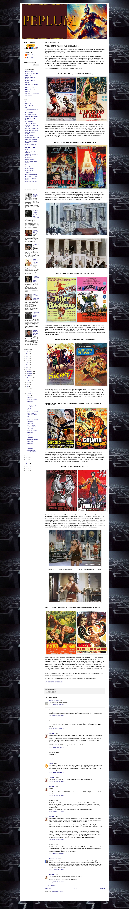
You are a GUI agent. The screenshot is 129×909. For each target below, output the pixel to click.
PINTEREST (28, 75)
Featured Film (28, 157)
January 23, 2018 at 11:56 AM (56, 811)
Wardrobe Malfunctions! (31, 116)
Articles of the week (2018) (32, 128)
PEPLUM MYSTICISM (31, 114)
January (29, 395)
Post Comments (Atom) (57, 891)
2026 (27, 351)
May (28, 386)
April (28, 389)
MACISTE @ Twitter (30, 72)
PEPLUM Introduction (30, 104)
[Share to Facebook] (53, 692)
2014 (27, 461)
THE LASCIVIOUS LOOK (31, 109)
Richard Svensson (54, 858)
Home (75, 888)
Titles (26, 165)
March (28, 391)
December (30, 371)
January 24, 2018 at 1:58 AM (56, 869)
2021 (27, 362)
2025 (27, 354)
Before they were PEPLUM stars (31, 451)
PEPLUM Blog (31, 55)
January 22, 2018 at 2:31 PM (56, 705)
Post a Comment (51, 885)
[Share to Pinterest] (55, 692)
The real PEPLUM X (30, 123)
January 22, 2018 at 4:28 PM (56, 747)
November (30, 373)
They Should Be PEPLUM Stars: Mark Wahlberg (36, 297)
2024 (27, 356)
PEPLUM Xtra (28, 86)
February (29, 393)
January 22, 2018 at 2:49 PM (56, 715)
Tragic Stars (28, 172)
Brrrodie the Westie (54, 700)
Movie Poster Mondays (32, 411)
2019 (27, 367)
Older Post (102, 888)
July (28, 382)
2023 (27, 358)
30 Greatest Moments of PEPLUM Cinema (31, 155)
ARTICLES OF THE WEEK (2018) (54, 682)
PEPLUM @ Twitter (30, 88)
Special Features (29, 159)
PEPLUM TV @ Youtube (31, 84)
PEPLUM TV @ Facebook (32, 93)
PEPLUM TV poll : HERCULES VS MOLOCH (31, 427)
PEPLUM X (36, 244)
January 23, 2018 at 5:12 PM (56, 853)
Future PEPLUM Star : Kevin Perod (36, 261)
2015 (27, 459)
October (29, 375)
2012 (27, 466)
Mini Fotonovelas (29, 121)
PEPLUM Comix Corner (31, 181)
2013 (27, 464)
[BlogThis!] (49, 692)
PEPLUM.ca (28, 95)
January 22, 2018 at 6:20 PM (56, 795)
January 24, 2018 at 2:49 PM (56, 882)
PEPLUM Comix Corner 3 (31, 176)
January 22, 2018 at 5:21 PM (56, 772)
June (28, 384)
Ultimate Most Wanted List (32, 137)
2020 (27, 365)
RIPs (28, 416)
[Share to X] (51, 692)
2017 (27, 455)
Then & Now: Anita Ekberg (36, 232)
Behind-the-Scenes (32, 399)
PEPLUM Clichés (29, 168)
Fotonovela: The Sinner (31, 139)
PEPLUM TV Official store (31, 73)
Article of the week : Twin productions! (32, 414)
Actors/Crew (28, 167)
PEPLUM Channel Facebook (30, 90)
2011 (27, 468)
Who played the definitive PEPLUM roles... (31, 111)
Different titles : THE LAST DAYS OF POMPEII (32, 405)
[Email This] (47, 692)
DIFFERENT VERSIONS (31, 130)
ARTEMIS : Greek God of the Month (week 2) (36, 279)
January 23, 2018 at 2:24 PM (56, 839)
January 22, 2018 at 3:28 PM (56, 728)
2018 (27, 369)
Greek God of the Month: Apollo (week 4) (36, 315)
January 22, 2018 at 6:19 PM (56, 781)
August (29, 380)
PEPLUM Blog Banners (31, 174)
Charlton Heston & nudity (35, 195)
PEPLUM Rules (29, 170)
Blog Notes (29, 435)
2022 (27, 360)
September (30, 378)
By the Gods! (30, 397)
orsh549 (51, 763)
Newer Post (48, 888)
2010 (27, 470)
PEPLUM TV (52, 733)
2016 (27, 457)
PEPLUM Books (29, 135)
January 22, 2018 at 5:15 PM (56, 758)
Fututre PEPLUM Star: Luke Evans (35, 332)
